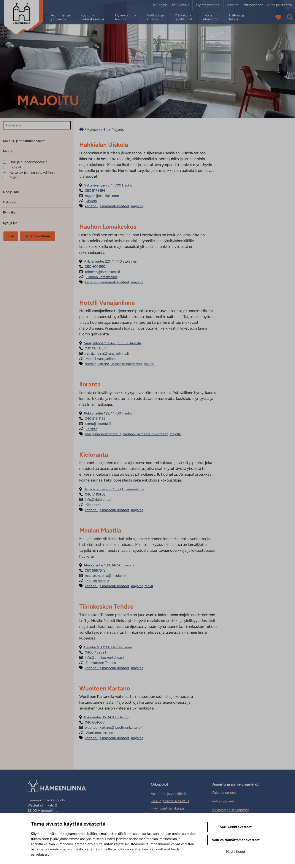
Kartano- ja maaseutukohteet (107, 206)
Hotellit (90, 364)
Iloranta (88, 429)
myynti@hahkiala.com (99, 196)
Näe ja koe (11, 192)
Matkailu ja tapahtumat (183, 17)
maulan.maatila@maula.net (103, 576)
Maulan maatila (94, 581)
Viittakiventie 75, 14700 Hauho (105, 185)
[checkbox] (38, 162)
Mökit (148, 586)
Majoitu (8, 151)
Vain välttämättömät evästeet (236, 840)
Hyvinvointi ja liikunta (125, 17)
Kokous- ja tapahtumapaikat (24, 141)
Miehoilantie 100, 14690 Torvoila (106, 565)
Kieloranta (90, 505)
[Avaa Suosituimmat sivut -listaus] (278, 17)
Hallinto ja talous (236, 17)
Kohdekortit (97, 129)
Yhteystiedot (253, 5)
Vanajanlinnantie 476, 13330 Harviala (110, 343)
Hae (11, 236)
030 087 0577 (93, 348)
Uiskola (88, 201)
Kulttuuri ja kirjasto (155, 17)
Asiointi (233, 5)
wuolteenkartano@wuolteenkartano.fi (111, 727)
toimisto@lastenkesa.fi (99, 272)
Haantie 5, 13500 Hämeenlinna (105, 647)
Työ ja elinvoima (210, 17)
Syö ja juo (10, 223)
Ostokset (10, 202)
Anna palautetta (279, 5)
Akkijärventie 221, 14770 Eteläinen (108, 261)
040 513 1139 (92, 418)
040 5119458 (92, 494)
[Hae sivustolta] (290, 17)
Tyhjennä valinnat (37, 236)
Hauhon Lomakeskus (98, 277)
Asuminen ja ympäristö (60, 17)
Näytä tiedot (235, 852)
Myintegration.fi (208, 5)
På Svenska (180, 5)
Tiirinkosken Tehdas (97, 663)
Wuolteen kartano (96, 733)
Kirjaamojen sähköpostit (230, 810)
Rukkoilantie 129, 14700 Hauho (105, 413)
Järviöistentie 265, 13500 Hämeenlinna (111, 489)
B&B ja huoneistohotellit (103, 434)
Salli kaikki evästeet (236, 827)
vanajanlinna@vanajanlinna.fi (104, 353)
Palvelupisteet (223, 801)
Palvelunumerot (224, 793)
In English (160, 5)
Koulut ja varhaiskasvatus (92, 17)
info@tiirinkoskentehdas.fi (102, 657)
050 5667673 (92, 570)
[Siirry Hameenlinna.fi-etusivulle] (81, 129)
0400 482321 (92, 652)
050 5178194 (92, 190)
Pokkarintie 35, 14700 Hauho (103, 717)
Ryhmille (9, 212)
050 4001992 (92, 267)
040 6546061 (92, 722)
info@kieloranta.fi (95, 499)
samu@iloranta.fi (95, 424)
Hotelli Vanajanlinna (97, 359)
